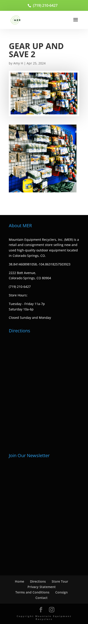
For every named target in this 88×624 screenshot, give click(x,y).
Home (19, 581)
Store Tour (60, 581)
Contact (41, 598)
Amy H (18, 63)
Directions (38, 581)
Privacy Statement (42, 587)
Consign (61, 592)
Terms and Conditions (32, 592)
